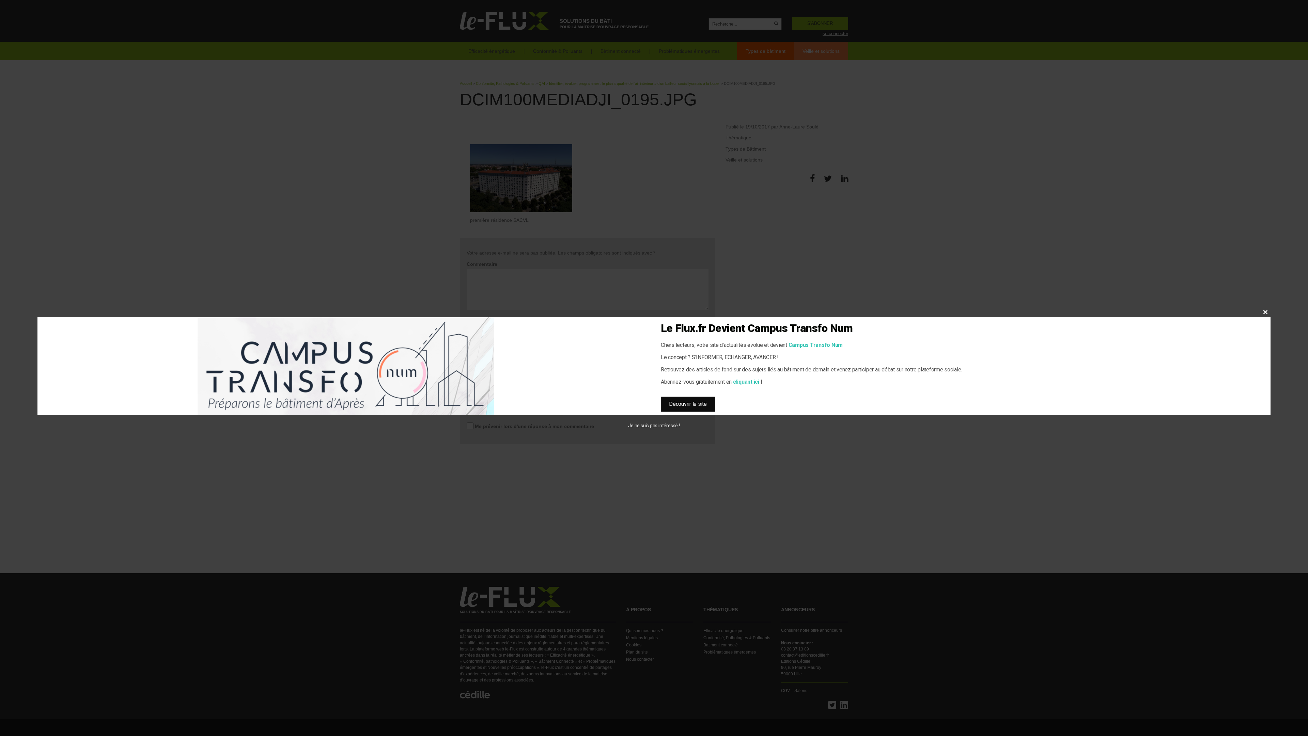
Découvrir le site (688, 404)
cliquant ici (746, 382)
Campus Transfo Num (816, 345)
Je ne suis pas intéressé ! (654, 425)
